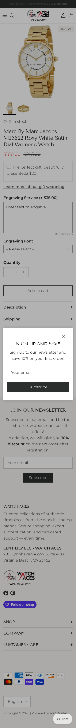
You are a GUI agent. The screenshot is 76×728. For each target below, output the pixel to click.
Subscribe (38, 387)
